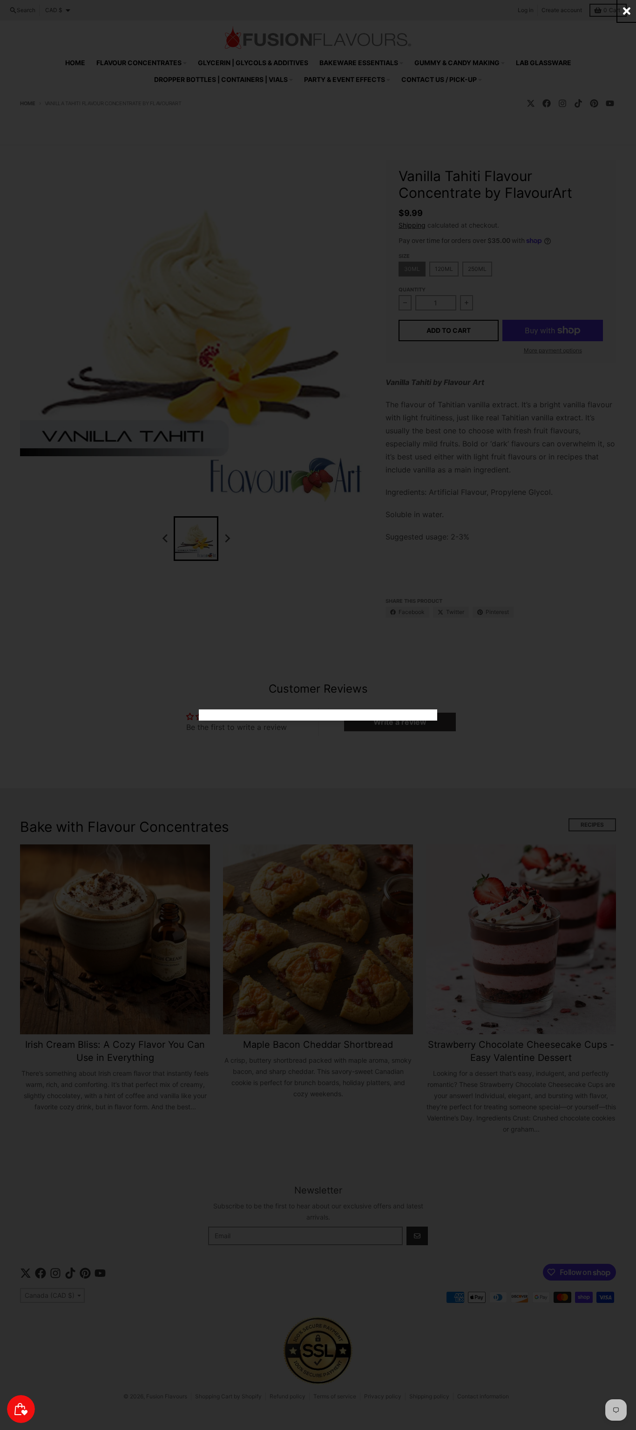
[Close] (626, 11)
